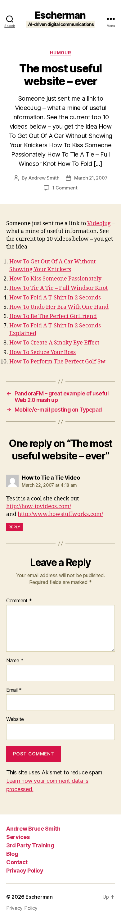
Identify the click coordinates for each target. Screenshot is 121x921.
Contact (17, 862)
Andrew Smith (44, 178)
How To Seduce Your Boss (42, 352)
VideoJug (99, 223)
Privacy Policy (24, 870)
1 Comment (65, 188)
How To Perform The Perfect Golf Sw (57, 361)
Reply (14, 527)
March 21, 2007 (90, 178)
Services (17, 837)
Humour (60, 52)
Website (15, 719)
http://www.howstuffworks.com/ (60, 514)
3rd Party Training (30, 845)
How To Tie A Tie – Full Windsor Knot (58, 288)
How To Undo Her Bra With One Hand (59, 307)
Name (14, 660)
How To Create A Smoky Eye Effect (54, 342)
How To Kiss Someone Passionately (55, 278)
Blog (12, 853)
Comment (19, 601)
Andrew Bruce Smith (33, 828)
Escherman (39, 897)
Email (14, 690)
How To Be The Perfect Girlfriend (53, 316)
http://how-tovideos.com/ (38, 506)
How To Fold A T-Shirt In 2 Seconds (55, 297)
